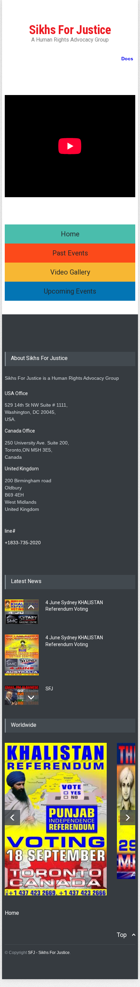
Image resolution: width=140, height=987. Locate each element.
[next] (31, 697)
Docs (127, 58)
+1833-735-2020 (23, 542)
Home (12, 913)
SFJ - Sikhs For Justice (49, 952)
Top (122, 934)
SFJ (49, 688)
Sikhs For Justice (70, 30)
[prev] (31, 607)
